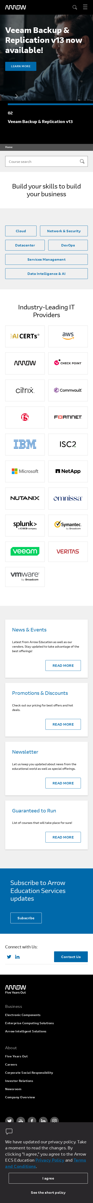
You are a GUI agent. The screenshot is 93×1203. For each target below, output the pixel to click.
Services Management (46, 259)
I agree (48, 1178)
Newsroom (13, 1089)
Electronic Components (23, 1015)
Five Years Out (16, 1056)
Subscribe (26, 918)
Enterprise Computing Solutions (29, 1023)
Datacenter (25, 245)
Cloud (21, 231)
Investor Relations (19, 1081)
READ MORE (63, 665)
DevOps (68, 245)
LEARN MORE (20, 66)
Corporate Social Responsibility (29, 1073)
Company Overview (20, 1097)
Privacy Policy (49, 1160)
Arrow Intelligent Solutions (25, 1031)
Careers (11, 1064)
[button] (16, 96)
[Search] (82, 161)
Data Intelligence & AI (46, 273)
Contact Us (71, 956)
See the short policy (48, 1192)
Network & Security (64, 231)
